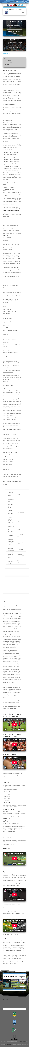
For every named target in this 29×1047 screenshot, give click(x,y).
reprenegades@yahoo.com (9, 454)
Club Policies (8, 62)
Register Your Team (14, 48)
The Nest (5, 1004)
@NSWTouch (9, 977)
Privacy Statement (7, 1000)
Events (4, 1001)
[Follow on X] (16, 5)
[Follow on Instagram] (11, 5)
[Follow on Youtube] (14, 5)
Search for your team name (14, 32)
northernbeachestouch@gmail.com (11, 210)
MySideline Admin (7, 1003)
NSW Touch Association (22, 1041)
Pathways (7, 64)
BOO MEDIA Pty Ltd (8, 1044)
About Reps (8, 60)
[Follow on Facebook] (8, 5)
